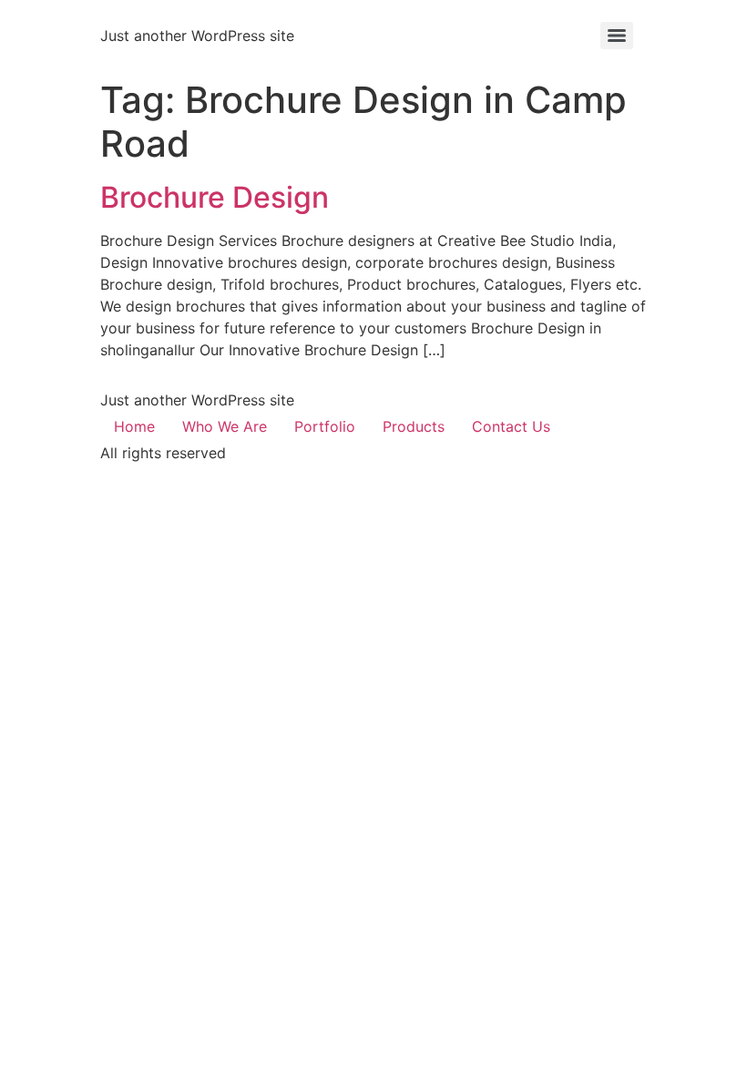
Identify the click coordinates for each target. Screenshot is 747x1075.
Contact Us (511, 426)
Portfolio (324, 426)
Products (414, 426)
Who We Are (224, 426)
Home (134, 426)
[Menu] (616, 35)
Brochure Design (214, 197)
